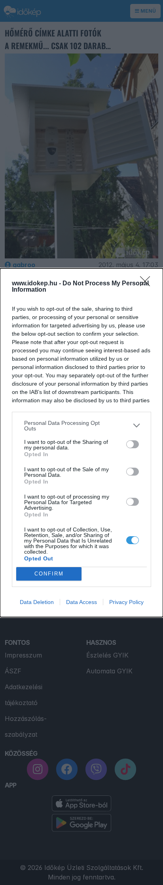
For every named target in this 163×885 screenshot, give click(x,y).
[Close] (147, 283)
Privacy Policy (126, 602)
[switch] (132, 444)
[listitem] (81, 425)
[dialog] (81, 442)
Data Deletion (37, 602)
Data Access (81, 602)
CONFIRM (49, 574)
